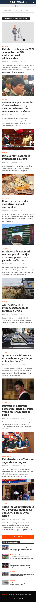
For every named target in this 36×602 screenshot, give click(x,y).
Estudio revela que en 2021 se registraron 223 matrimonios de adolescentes (18, 54)
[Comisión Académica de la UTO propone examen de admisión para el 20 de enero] (18, 489)
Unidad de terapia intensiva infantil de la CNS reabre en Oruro (21, 557)
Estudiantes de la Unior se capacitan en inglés (18, 461)
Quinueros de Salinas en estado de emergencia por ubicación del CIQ (17, 358)
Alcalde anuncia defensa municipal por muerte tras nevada (22, 574)
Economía (5, 198)
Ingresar (18, 6)
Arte (11, 563)
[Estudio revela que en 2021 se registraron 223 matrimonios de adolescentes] (18, 32)
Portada (4, 10)
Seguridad (13, 545)
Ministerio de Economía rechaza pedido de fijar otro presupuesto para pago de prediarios (16, 256)
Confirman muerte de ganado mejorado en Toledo (19, 583)
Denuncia (5, 46)
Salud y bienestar (8, 456)
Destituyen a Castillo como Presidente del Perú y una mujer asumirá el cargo (17, 410)
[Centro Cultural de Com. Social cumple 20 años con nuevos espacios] (5, 565)
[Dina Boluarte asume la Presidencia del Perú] (18, 139)
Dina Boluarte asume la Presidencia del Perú (16, 157)
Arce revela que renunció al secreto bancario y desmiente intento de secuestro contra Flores (17, 107)
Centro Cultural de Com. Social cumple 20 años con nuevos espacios (22, 566)
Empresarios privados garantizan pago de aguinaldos (15, 204)
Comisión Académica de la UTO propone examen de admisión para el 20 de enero (18, 511)
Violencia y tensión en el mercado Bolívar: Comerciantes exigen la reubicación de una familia (21, 549)
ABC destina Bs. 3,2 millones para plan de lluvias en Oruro (15, 307)
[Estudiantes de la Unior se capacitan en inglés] (18, 442)
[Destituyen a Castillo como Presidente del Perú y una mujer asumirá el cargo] (18, 389)
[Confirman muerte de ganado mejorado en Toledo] (5, 582)
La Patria (5, 61)
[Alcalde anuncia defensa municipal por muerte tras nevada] (5, 574)
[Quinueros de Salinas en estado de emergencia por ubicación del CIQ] (18, 338)
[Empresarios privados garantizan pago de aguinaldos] (18, 184)
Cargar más (18, 537)
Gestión (4, 99)
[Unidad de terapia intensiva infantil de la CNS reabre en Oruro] (5, 556)
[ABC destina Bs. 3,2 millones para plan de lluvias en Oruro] (18, 288)
